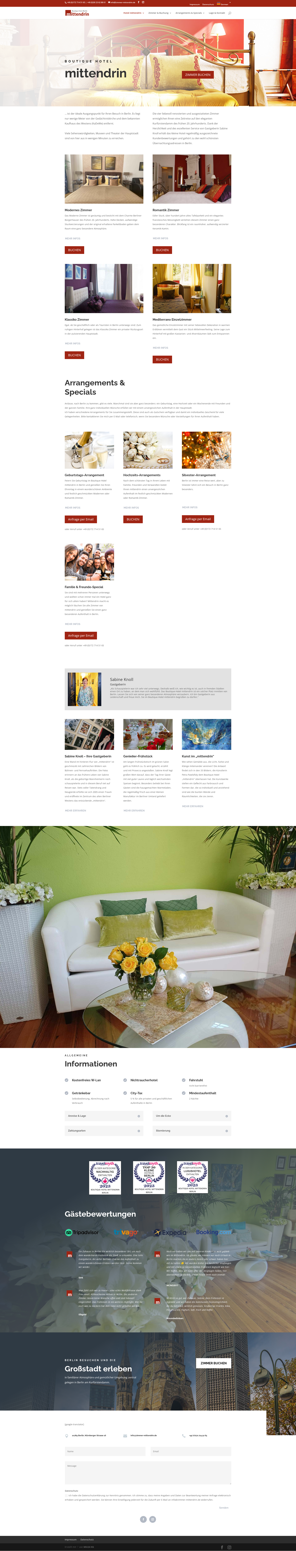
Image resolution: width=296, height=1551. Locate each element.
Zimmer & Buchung (158, 13)
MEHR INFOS (72, 238)
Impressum (195, 5)
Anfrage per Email (81, 519)
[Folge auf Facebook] (143, 1519)
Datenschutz (208, 5)
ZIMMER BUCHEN (197, 75)
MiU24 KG (89, 1546)
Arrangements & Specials (189, 13)
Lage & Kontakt (217, 13)
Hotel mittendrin (132, 13)
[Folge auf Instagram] (152, 1519)
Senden (223, 1507)
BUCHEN (74, 250)
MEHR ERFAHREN (75, 810)
